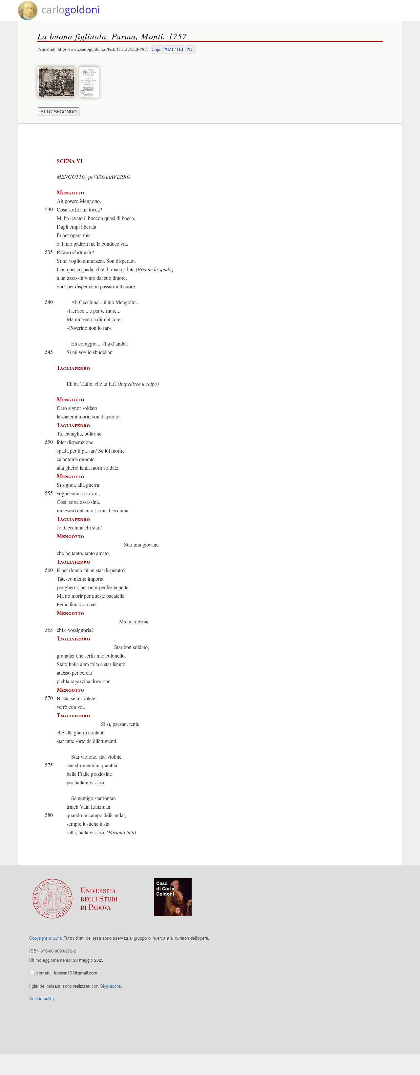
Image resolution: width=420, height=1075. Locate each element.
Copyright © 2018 (45, 938)
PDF (190, 49)
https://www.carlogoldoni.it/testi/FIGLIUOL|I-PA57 (103, 49)
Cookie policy (42, 998)
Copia (157, 49)
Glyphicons (110, 986)
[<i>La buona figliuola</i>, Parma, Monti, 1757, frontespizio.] (90, 81)
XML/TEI (173, 49)
